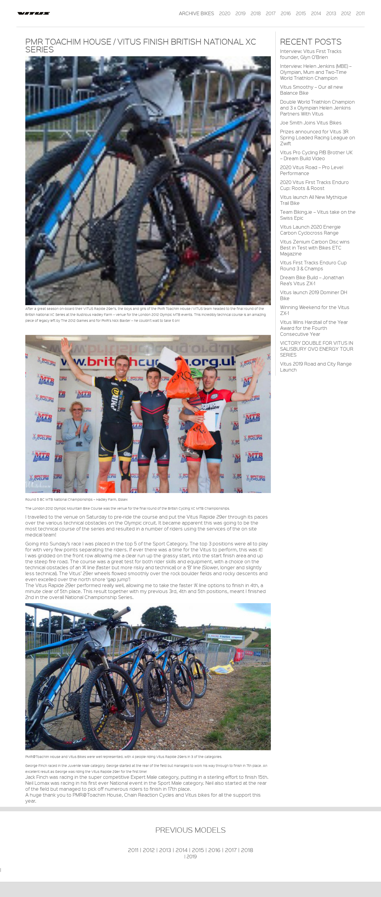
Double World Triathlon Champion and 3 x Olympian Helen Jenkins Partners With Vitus (317, 108)
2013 (331, 13)
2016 (286, 13)
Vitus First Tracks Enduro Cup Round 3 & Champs (313, 265)
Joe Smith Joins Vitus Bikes (311, 122)
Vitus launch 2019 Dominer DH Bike (313, 295)
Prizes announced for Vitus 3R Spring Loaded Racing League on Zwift (317, 137)
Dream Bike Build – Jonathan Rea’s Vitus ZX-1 (312, 280)
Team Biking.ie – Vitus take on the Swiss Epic (318, 215)
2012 (346, 13)
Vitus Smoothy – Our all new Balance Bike (311, 90)
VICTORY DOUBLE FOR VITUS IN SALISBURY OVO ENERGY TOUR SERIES (316, 349)
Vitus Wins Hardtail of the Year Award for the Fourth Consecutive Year (314, 328)
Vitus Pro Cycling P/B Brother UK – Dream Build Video (316, 155)
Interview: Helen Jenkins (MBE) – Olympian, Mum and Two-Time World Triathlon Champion (316, 72)
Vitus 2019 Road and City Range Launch (316, 367)
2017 (271, 13)
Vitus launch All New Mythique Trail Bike (313, 200)
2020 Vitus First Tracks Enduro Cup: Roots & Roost (314, 185)
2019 (240, 13)
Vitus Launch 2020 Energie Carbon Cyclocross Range (310, 230)
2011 (360, 13)
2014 (316, 13)
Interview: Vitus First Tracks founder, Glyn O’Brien (311, 54)
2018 (256, 13)
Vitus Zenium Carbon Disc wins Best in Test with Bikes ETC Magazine (315, 247)
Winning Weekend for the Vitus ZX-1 (314, 310)
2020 (224, 13)
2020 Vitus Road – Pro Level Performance (311, 170)
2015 (301, 13)
